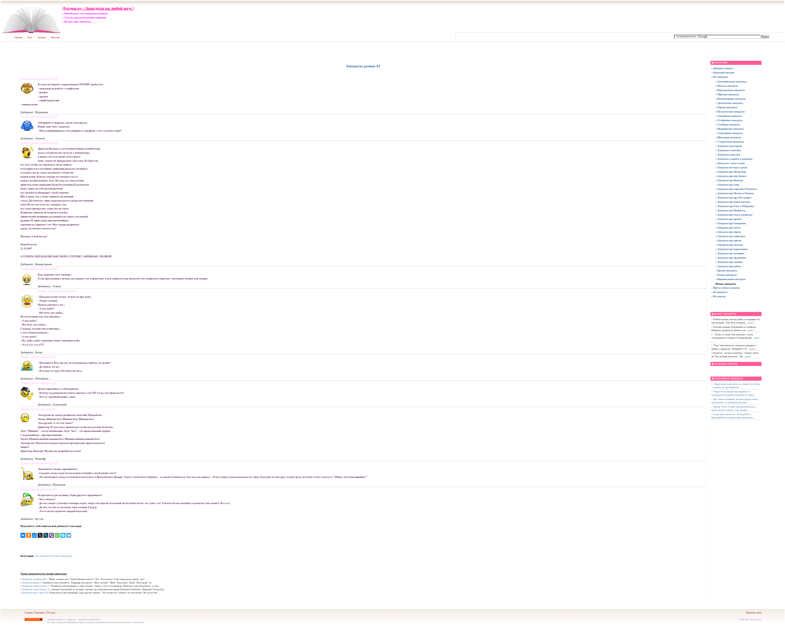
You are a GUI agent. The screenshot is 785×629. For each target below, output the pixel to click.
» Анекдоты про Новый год (730, 210)
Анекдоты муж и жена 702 (35, 592)
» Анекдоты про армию (728, 219)
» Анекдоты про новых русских (732, 202)
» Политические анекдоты (730, 111)
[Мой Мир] (34, 535)
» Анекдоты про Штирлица (730, 171)
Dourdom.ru (755, 619)
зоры (52, 612)
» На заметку (718, 296)
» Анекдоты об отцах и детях (731, 167)
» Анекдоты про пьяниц (728, 262)
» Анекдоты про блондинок (730, 223)
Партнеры (39, 612)
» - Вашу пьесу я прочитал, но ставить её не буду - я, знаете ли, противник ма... (735, 385)
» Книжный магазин (722, 72)
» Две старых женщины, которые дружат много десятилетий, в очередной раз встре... (734, 400)
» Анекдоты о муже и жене (730, 163)
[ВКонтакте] (22, 535)
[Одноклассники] (28, 535)
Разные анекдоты (62, 556)
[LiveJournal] (45, 535)
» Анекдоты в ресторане (728, 146)
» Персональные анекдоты (730, 90)
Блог (29, 37)
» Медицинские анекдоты (729, 129)
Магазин (55, 37)
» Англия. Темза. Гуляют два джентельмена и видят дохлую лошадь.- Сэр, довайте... (733, 408)
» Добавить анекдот (722, 68)
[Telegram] (68, 535)
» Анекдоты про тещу (727, 184)
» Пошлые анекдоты (726, 86)
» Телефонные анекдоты (728, 120)
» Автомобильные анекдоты (731, 81)
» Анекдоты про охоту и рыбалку (733, 214)
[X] (40, 535)
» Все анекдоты (719, 77)
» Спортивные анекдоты (729, 133)
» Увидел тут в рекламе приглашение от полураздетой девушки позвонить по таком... (733, 393)
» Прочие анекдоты (726, 270)
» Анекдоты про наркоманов (731, 249)
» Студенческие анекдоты (729, 141)
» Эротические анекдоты (729, 103)
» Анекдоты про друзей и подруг (733, 197)
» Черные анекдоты (726, 107)
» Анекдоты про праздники (730, 257)
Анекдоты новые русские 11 (36, 585)
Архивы (41, 37)
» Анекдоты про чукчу (728, 227)
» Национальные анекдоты (730, 279)
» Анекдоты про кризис (728, 240)
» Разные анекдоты (726, 275)
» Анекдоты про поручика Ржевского (736, 189)
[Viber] (51, 535)
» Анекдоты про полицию (729, 253)
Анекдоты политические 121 (36, 589)
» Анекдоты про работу (728, 266)
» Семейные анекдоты (727, 124)
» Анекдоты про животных (730, 236)
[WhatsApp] (57, 535)
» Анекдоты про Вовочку (729, 180)
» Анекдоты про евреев (728, 232)
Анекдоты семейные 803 (34, 579)
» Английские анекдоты (728, 116)
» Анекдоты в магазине (728, 150)
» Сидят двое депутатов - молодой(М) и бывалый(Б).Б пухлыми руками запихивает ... (733, 416)
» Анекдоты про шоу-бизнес (730, 176)
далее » (751, 322)
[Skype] (63, 535)
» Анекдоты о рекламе (727, 154)
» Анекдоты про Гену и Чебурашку (734, 206)
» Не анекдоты (719, 292)
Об (47, 612)
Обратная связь (753, 612)
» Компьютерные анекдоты (730, 98)
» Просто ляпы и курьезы (725, 287)
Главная (18, 37)
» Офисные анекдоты (727, 94)
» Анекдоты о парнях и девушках (733, 159)
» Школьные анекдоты (728, 137)
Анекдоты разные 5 (31, 582)
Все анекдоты (43, 556)
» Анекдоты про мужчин (729, 244)
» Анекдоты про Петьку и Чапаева (734, 193)
